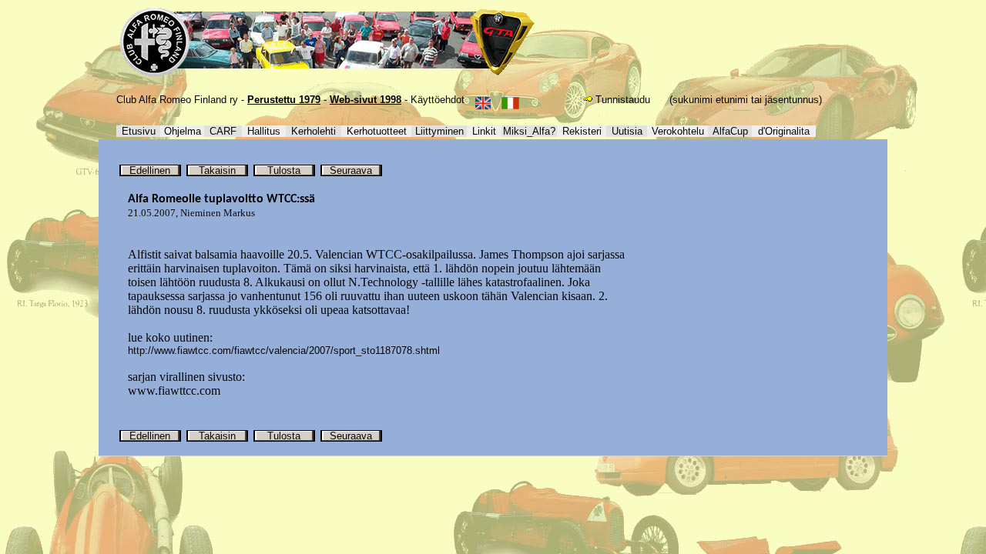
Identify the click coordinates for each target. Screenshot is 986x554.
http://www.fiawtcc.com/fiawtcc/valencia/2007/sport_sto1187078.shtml (284, 350)
